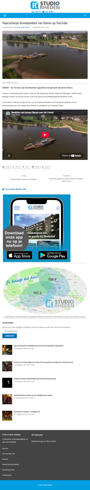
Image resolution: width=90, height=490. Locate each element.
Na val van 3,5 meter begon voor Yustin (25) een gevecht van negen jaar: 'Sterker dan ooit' (43, 362)
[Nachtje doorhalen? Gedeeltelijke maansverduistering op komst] (7, 387)
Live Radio (48, 12)
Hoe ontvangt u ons (8, 454)
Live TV (37, 12)
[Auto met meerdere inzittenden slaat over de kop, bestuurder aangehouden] (7, 354)
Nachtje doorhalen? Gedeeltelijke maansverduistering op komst (35, 379)
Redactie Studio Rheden (22, 27)
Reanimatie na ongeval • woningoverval (27, 412)
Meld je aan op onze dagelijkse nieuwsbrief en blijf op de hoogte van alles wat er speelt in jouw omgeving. (36, 327)
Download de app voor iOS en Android (44, 441)
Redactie (5, 459)
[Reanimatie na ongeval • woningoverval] (7, 420)
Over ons (5, 448)
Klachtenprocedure (8, 470)
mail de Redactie (10, 442)
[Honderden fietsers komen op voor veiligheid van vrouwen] (7, 404)
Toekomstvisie (7, 475)
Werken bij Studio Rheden (10, 464)
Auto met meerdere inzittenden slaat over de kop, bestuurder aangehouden (38, 346)
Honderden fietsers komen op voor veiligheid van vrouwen (33, 395)
